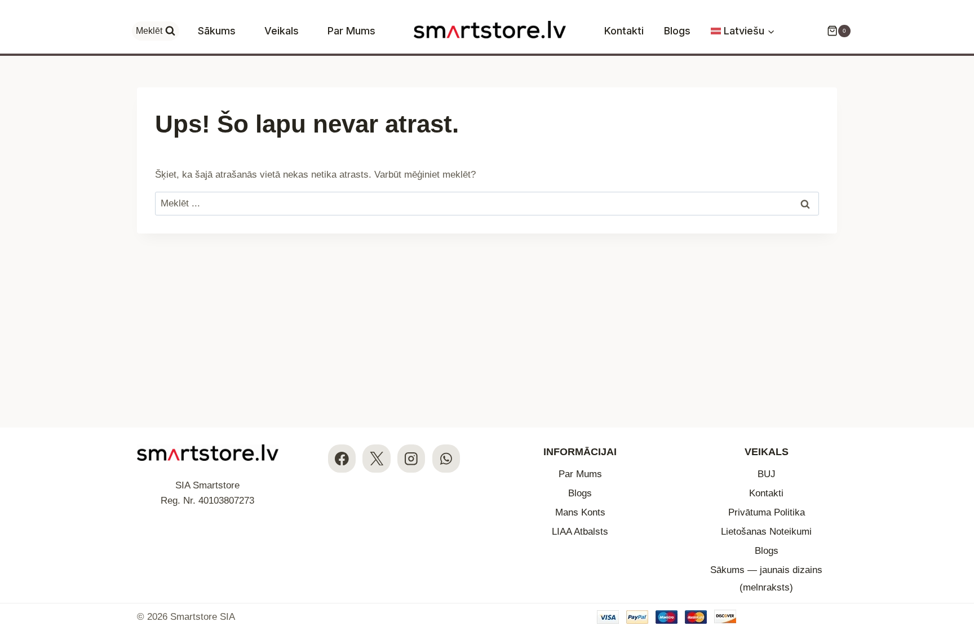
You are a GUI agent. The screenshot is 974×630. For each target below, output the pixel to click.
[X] (376, 458)
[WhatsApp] (446, 458)
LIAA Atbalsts (580, 531)
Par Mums (351, 31)
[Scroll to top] (955, 552)
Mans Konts (580, 512)
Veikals (281, 31)
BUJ (767, 474)
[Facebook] (342, 458)
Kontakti (624, 31)
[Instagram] (411, 458)
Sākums (217, 31)
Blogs (677, 31)
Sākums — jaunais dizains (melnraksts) (766, 579)
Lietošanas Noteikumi (766, 531)
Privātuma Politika (766, 512)
